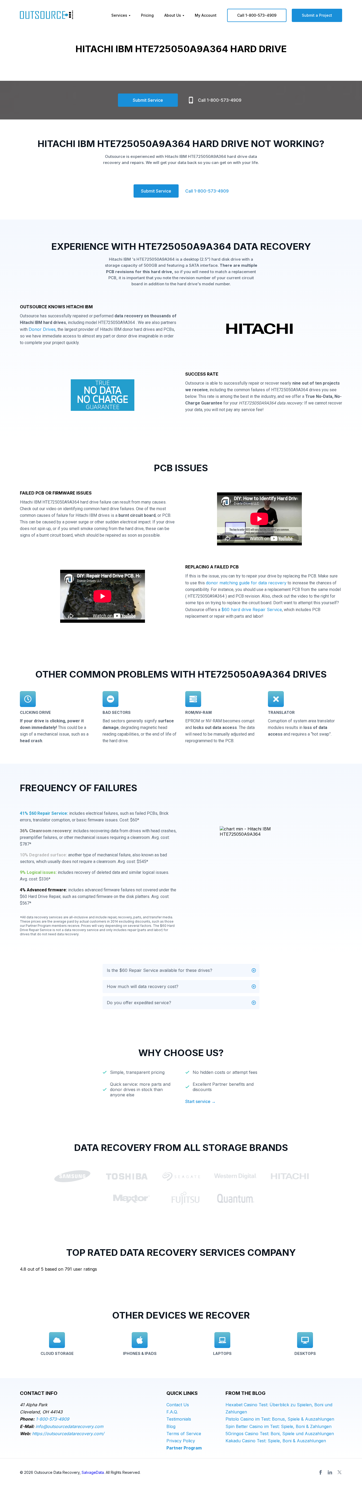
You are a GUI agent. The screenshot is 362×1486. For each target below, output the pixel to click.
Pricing (147, 15)
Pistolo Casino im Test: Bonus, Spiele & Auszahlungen (280, 1419)
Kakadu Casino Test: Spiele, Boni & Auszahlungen (276, 1440)
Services (119, 15)
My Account (206, 15)
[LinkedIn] (330, 1472)
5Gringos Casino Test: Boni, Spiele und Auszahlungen (280, 1433)
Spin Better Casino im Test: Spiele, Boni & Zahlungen (279, 1426)
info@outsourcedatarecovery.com (69, 1426)
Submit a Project (317, 15)
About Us (172, 15)
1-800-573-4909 (52, 1419)
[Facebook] (320, 1472)
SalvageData (93, 1472)
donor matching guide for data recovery (246, 582)
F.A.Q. (172, 1411)
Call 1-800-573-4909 (256, 15)
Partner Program (184, 1448)
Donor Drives (42, 329)
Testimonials (178, 1419)
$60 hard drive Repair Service (251, 609)
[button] (181, 970)
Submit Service (148, 100)
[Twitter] (339, 1472)
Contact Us (177, 1404)
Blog (170, 1426)
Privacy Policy (180, 1440)
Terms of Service (183, 1433)
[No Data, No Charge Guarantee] (102, 396)
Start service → (200, 1101)
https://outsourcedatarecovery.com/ (68, 1433)
